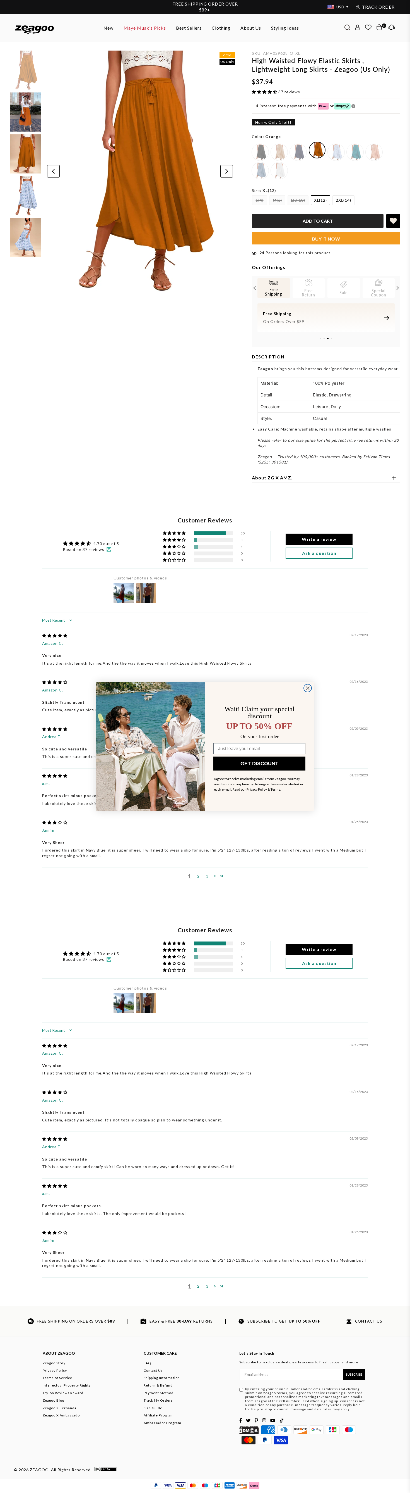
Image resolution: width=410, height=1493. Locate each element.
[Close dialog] (308, 688)
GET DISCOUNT (259, 763)
